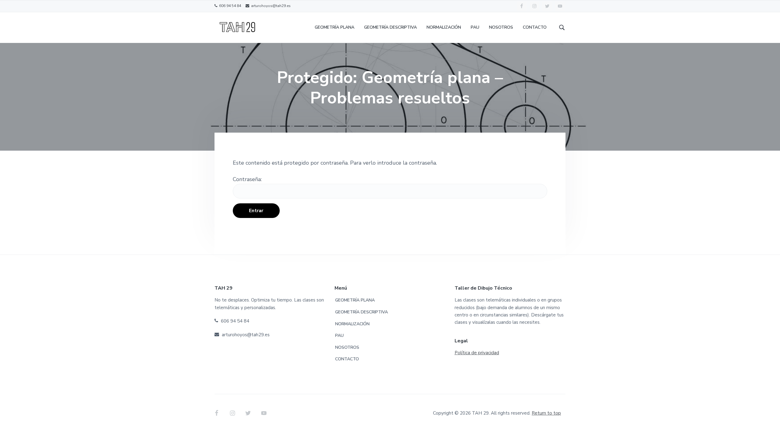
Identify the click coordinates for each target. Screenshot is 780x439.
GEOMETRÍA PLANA (355, 300)
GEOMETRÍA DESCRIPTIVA (361, 312)
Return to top (546, 413)
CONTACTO (347, 359)
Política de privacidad (477, 353)
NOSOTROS (347, 347)
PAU (339, 335)
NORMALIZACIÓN (352, 324)
